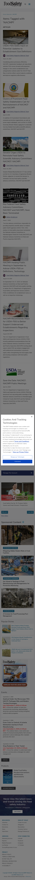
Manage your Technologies (17, 457)
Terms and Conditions (21, 441)
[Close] (32, 416)
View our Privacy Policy (21, 452)
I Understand (17, 461)
